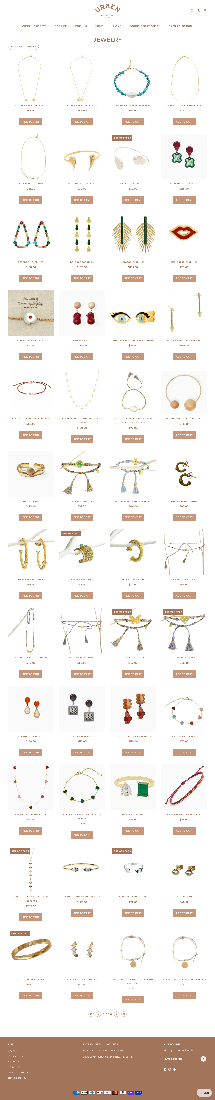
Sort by (16, 46)
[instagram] (169, 1069)
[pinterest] (174, 1069)
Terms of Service (19, 1072)
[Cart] (205, 11)
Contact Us (15, 1056)
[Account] (199, 11)
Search (12, 1050)
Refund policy (17, 1077)
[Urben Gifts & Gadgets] (107, 11)
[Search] (192, 11)
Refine (31, 46)
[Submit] (203, 1059)
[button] (91, 1014)
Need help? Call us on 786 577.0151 (103, 1050)
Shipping (14, 1067)
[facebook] (165, 1069)
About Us (14, 1061)
